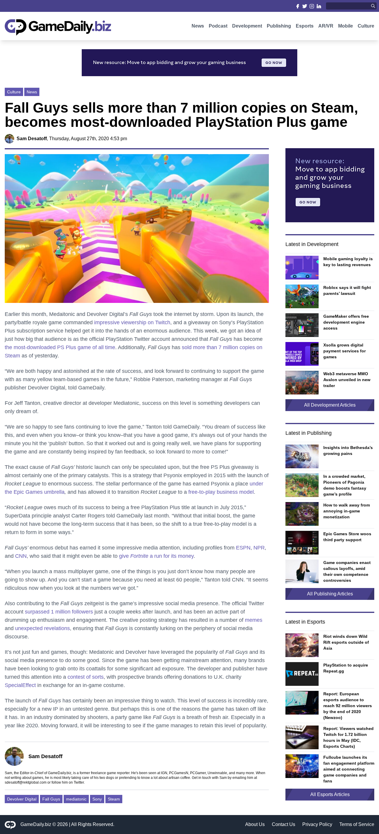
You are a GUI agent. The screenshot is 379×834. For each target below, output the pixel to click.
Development (247, 25)
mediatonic (76, 799)
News (198, 25)
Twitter (79, 782)
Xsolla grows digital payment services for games (344, 351)
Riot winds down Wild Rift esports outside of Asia (346, 642)
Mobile (345, 25)
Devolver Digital (21, 799)
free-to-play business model (221, 492)
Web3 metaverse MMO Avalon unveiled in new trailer (346, 379)
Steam (114, 799)
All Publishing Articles (330, 593)
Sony (97, 799)
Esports (305, 25)
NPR (259, 548)
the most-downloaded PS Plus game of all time (60, 347)
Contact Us (283, 824)
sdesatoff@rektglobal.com (25, 782)
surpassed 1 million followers (59, 612)
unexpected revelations (42, 628)
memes (253, 620)
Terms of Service (356, 824)
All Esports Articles (330, 794)
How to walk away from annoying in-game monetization (346, 511)
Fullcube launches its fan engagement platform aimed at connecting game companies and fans (348, 769)
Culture (366, 25)
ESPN (243, 548)
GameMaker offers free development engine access (346, 322)
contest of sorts (86, 677)
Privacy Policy (317, 824)
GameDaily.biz (35, 824)
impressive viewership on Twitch (132, 322)
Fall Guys (51, 799)
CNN (21, 556)
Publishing (279, 25)
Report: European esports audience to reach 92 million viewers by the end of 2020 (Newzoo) (347, 705)
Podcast (218, 25)
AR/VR (325, 25)
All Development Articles (330, 405)
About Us (255, 824)
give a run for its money (156, 556)
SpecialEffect (20, 685)
